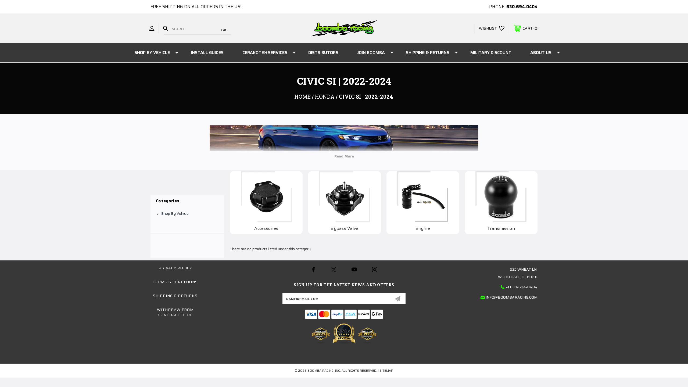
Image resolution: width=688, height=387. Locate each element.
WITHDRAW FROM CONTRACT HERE (175, 312)
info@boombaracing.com (512, 297)
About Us (540, 52)
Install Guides (207, 52)
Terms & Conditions (175, 282)
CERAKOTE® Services (264, 52)
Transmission (501, 228)
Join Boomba (371, 52)
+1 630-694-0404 (522, 287)
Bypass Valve (344, 228)
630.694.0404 (522, 6)
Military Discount (490, 52)
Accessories (266, 228)
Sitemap (386, 370)
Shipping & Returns (427, 52)
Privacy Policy (175, 268)
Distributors (323, 52)
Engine (422, 228)
